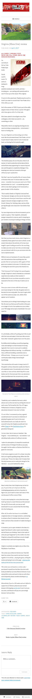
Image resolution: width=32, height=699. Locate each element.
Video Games (20, 615)
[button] (8, 317)
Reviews (13, 611)
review (12, 615)
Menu (17, 19)
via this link (16, 588)
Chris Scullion (11, 613)
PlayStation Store (18, 426)
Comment (24, 672)
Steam (7, 426)
